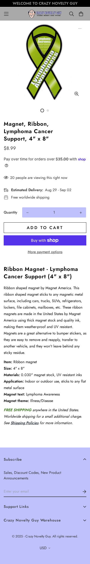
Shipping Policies (25, 423)
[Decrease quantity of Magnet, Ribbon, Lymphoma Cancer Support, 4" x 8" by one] (27, 212)
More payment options (45, 251)
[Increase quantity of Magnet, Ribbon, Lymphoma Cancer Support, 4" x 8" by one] (80, 212)
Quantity (10, 212)
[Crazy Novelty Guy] (45, 14)
